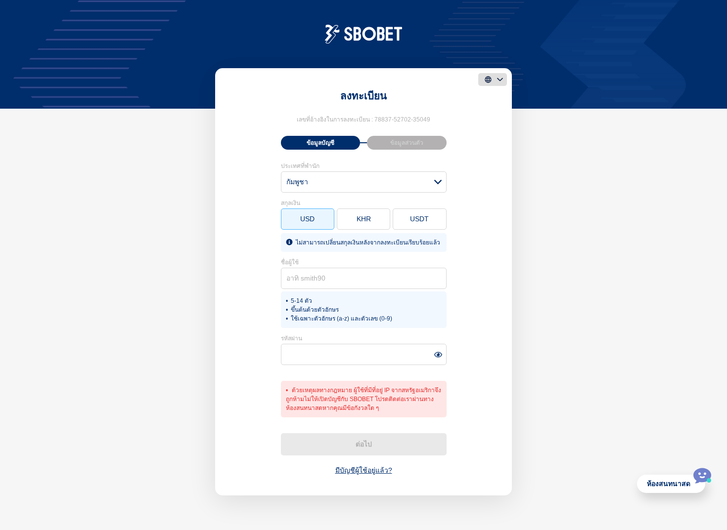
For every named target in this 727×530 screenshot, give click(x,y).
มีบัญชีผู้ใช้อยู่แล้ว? (363, 470)
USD (307, 219)
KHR (364, 219)
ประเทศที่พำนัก (300, 166)
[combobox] (364, 182)
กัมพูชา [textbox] (297, 182)
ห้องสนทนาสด (668, 484)
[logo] (364, 34)
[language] (492, 79)
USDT (419, 219)
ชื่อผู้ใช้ (290, 262)
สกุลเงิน (290, 203)
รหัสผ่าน (291, 338)
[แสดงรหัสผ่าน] (438, 354)
